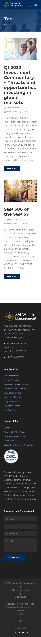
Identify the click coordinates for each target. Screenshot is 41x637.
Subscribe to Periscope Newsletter (18, 445)
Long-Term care (11, 401)
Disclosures (20, 596)
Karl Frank (12, 111)
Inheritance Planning (13, 397)
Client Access (9, 440)
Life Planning (9, 410)
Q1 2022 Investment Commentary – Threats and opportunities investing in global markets (20, 85)
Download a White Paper (14, 432)
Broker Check (20, 628)
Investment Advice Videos (15, 436)
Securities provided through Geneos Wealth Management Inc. (20, 605)
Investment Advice (11, 375)
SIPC (20, 621)
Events (7, 428)
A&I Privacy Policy (20, 590)
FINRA (20, 614)
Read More (12, 168)
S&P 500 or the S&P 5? (16, 212)
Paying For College (12, 405)
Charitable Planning (12, 393)
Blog (25, 111)
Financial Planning (11, 380)
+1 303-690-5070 (15, 357)
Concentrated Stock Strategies (17, 388)
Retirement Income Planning (16, 384)
